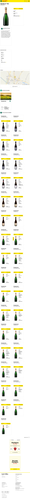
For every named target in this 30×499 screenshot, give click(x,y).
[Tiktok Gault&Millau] (6, 492)
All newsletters (4, 494)
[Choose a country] (27, 1)
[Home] (4, 0)
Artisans (16, 481)
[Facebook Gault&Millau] (2, 492)
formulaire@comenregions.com (19, 490)
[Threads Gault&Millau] (8, 492)
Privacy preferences (4, 495)
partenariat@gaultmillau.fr (18, 486)
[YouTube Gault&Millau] (7, 492)
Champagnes (17, 477)
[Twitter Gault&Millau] (4, 492)
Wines (16, 476)
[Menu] (29, 1)
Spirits (16, 478)
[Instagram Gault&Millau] (3, 492)
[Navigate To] (15, 78)
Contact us (3, 487)
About (2, 475)
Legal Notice (3, 476)
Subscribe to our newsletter (5, 493)
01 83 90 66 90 (17, 489)
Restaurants (16, 475)
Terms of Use (3, 477)
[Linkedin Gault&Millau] (5, 492)
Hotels (16, 480)
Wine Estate (17, 479)
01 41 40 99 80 (5, 486)
